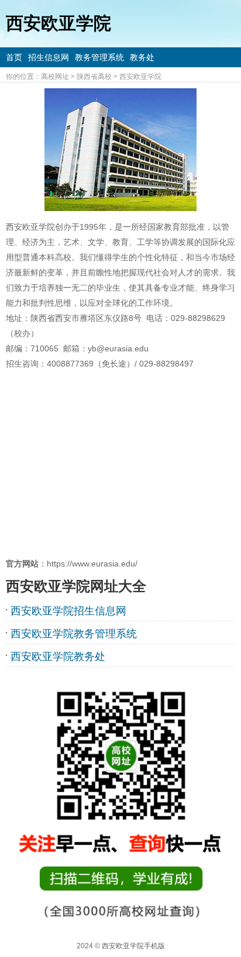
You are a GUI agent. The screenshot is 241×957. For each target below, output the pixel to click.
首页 (14, 57)
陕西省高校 (94, 76)
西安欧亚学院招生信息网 (68, 611)
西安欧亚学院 (140, 76)
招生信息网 (48, 57)
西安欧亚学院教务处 (58, 656)
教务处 (142, 57)
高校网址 (55, 76)
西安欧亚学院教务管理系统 (74, 634)
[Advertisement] (120, 463)
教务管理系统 (99, 57)
